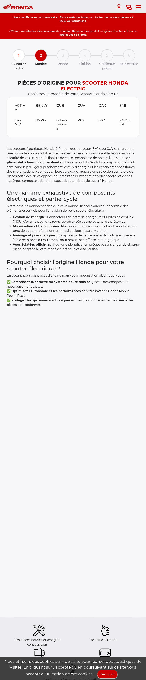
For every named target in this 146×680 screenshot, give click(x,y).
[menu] (138, 6)
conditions (79, 20)
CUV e (111, 149)
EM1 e (96, 149)
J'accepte (107, 674)
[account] (120, 7)
